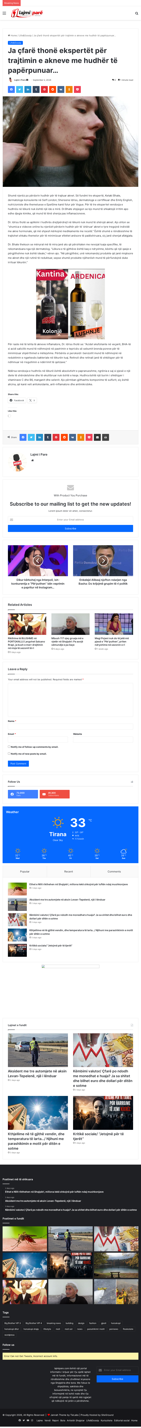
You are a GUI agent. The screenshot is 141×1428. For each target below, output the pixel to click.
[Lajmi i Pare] (27, 13)
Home (13, 35)
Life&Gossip (25, 35)
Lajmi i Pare (20, 80)
